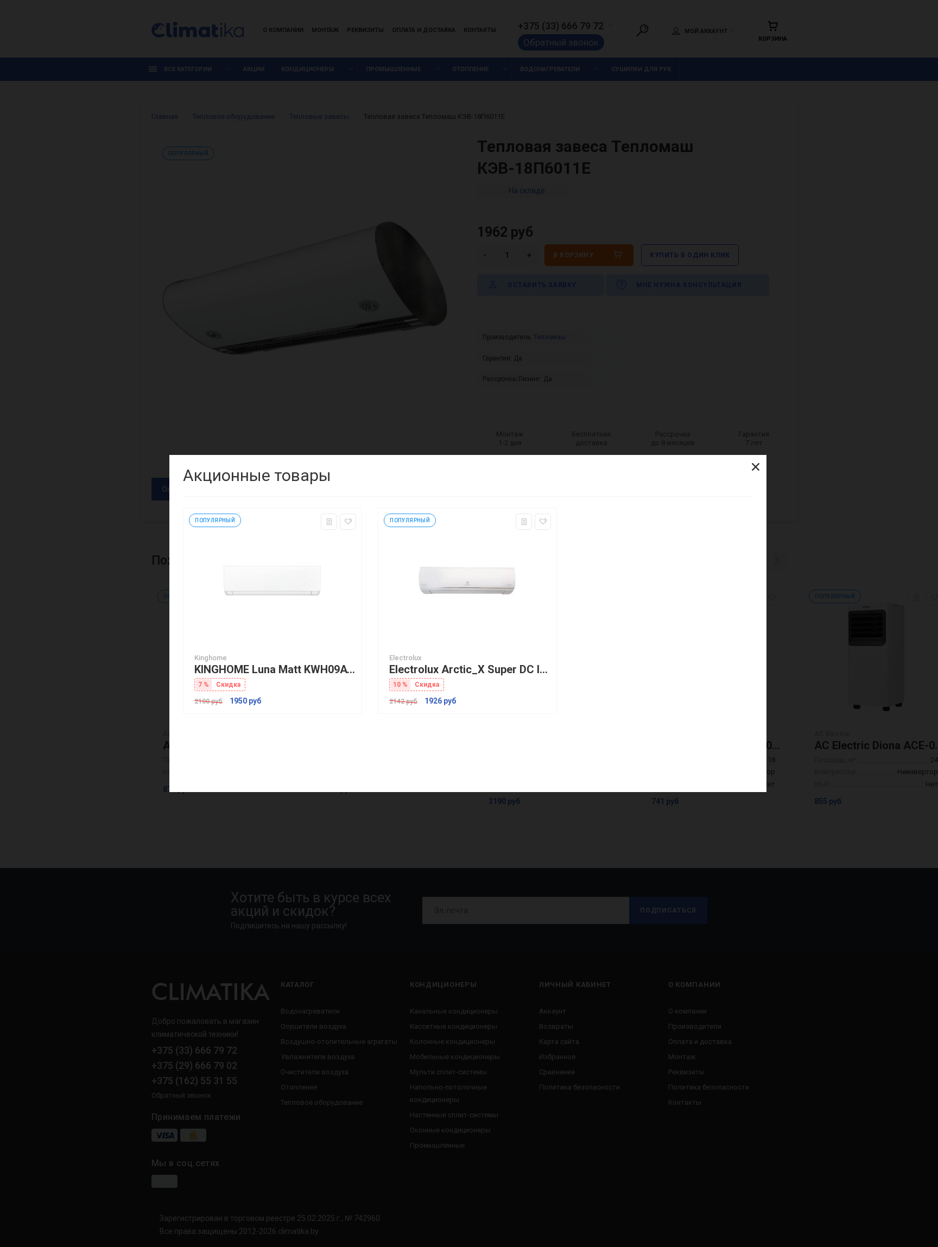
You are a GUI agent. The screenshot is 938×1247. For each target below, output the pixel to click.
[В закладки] (348, 522)
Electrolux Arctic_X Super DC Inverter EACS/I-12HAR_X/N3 (470, 669)
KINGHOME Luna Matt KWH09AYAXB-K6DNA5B (275, 669)
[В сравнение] (329, 522)
